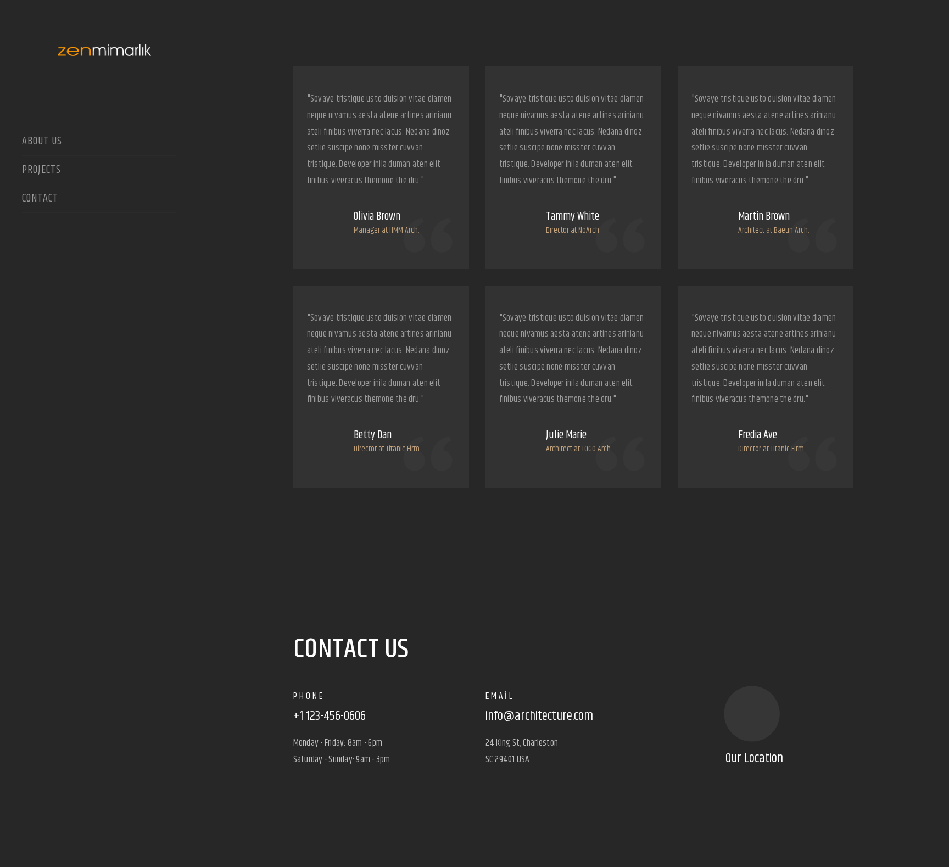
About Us (42, 142)
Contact (40, 199)
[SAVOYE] (99, 45)
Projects (41, 170)
